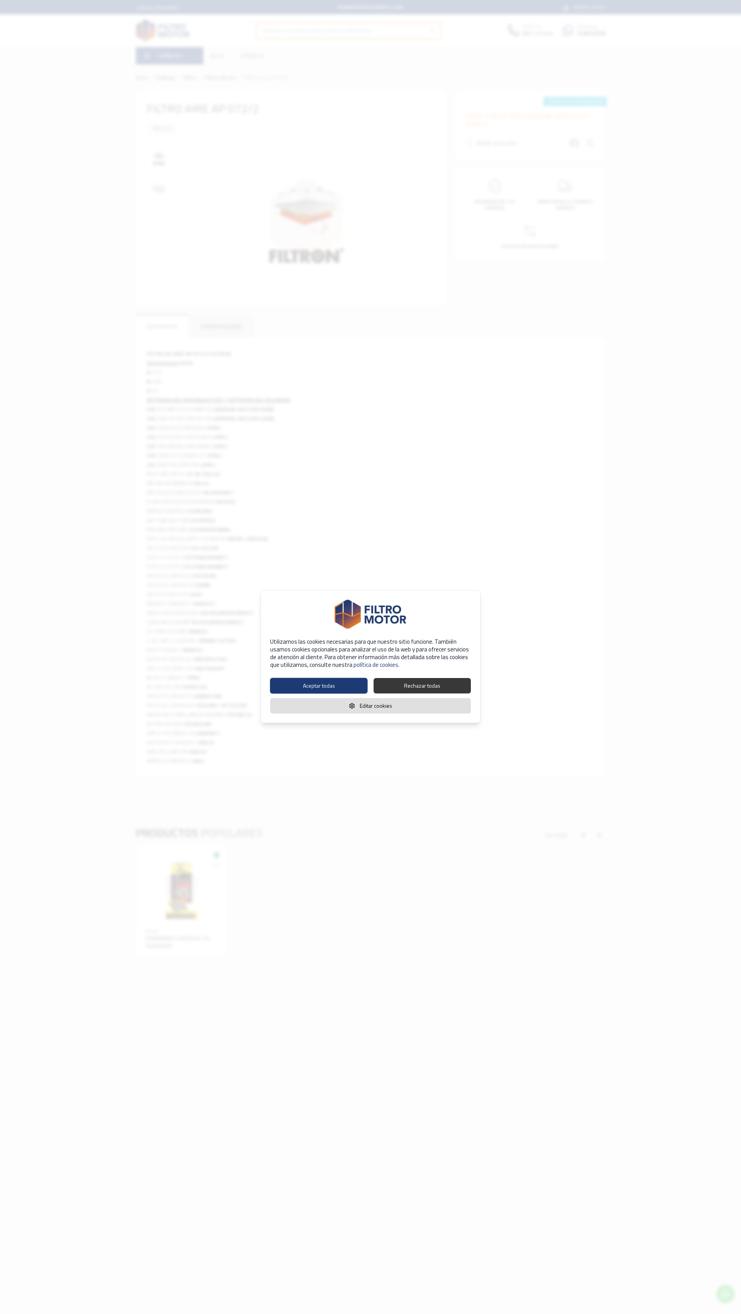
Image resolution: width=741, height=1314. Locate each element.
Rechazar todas (422, 685)
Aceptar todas (319, 685)
